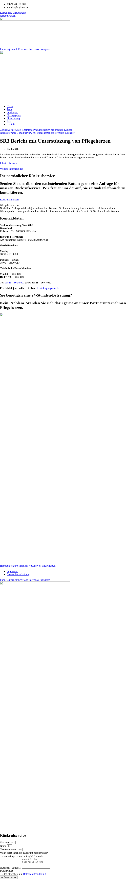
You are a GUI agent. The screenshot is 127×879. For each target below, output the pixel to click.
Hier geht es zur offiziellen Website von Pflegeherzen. (28, 565)
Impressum (12, 571)
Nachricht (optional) (11, 867)
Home (10, 106)
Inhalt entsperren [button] (8, 163)
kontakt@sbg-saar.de (48, 288)
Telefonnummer (8, 849)
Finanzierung (13, 118)
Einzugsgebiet (14, 115)
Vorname (5, 842)
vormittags (9, 856)
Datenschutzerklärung (18, 574)
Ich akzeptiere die (25, 874)
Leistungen (12, 112)
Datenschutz (6, 870)
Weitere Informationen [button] (11, 168)
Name (3, 846)
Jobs (9, 121)
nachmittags (25, 856)
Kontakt (11, 124)
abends (39, 856)
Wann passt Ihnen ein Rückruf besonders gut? (24, 852)
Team (9, 109)
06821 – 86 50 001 (14, 282)
